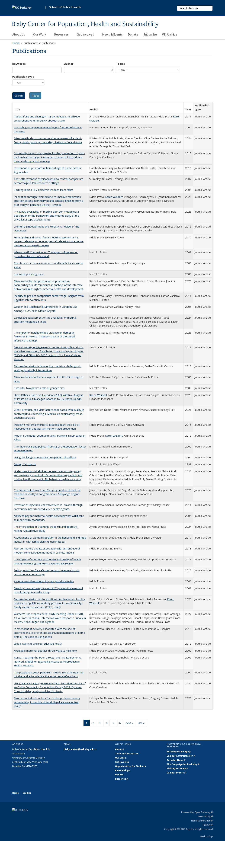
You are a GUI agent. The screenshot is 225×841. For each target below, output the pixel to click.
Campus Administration (181, 755)
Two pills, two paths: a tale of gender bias (39, 388)
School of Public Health (65, 7)
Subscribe (150, 34)
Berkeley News (176, 760)
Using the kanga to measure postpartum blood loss (45, 457)
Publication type (23, 76)
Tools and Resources (126, 753)
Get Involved (86, 34)
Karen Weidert (114, 197)
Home (15, 43)
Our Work (40, 34)
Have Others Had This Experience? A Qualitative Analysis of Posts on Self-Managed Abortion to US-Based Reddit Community (48, 399)
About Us (19, 34)
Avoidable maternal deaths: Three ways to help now (45, 650)
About (119, 749)
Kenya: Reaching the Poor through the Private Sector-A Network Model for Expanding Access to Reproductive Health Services (47, 661)
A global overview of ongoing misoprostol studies (44, 581)
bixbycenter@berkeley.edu (80, 749)
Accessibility (205, 816)
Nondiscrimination (202, 820)
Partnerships (122, 770)
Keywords (19, 63)
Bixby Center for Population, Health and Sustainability (85, 24)
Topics (120, 63)
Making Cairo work (25, 464)
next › (130, 723)
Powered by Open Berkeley (197, 812)
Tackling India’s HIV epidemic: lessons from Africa (43, 189)
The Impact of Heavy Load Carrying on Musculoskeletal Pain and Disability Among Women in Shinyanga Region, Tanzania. (47, 494)
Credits (27, 792)
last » (142, 723)
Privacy (208, 824)
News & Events (112, 34)
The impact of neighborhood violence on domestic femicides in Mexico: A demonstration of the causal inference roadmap (44, 336)
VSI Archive (169, 34)
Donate (133, 34)
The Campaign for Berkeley (183, 764)
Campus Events (176, 772)
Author (68, 63)
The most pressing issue (29, 274)
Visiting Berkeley (177, 768)
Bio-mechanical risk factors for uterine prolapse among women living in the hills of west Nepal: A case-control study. (47, 702)
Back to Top (206, 836)
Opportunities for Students (130, 766)
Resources (61, 34)
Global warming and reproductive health (38, 643)
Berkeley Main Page (179, 751)
